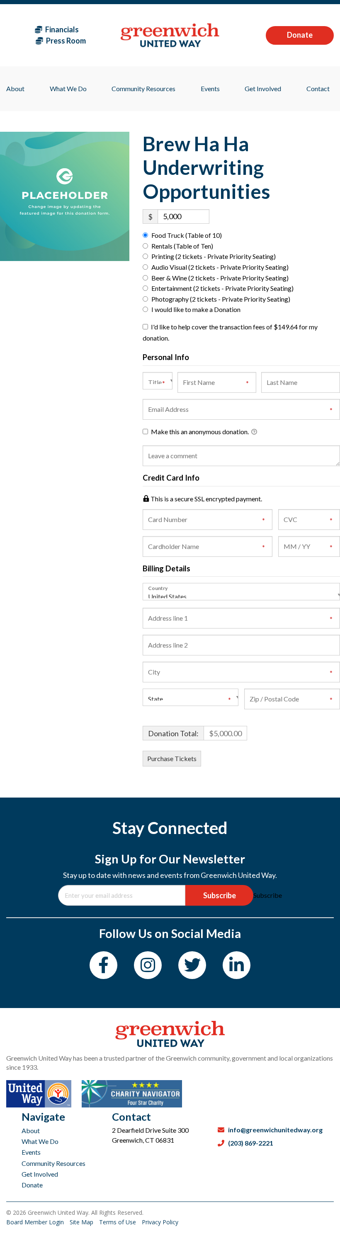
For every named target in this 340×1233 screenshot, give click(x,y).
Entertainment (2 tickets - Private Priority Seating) (222, 288)
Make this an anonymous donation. (200, 431)
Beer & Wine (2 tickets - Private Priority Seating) (220, 278)
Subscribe (219, 895)
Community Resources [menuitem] (143, 88)
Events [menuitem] (210, 88)
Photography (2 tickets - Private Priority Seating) (220, 299)
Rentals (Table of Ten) (182, 246)
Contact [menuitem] (318, 88)
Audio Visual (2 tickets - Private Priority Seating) (220, 267)
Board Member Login (36, 1222)
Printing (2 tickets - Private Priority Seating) (213, 256)
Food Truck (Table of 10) (186, 235)
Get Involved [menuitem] (263, 88)
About (31, 1130)
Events (31, 1152)
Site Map (82, 1222)
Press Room (65, 40)
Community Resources (53, 1163)
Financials (61, 29)
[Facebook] (103, 965)
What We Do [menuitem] (68, 88)
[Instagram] (148, 965)
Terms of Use (118, 1222)
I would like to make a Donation (195, 309)
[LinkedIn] (236, 965)
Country (158, 588)
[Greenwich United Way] (169, 35)
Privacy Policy (160, 1222)
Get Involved (40, 1174)
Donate (300, 34)
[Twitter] (192, 965)
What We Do (40, 1141)
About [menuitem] (15, 88)
